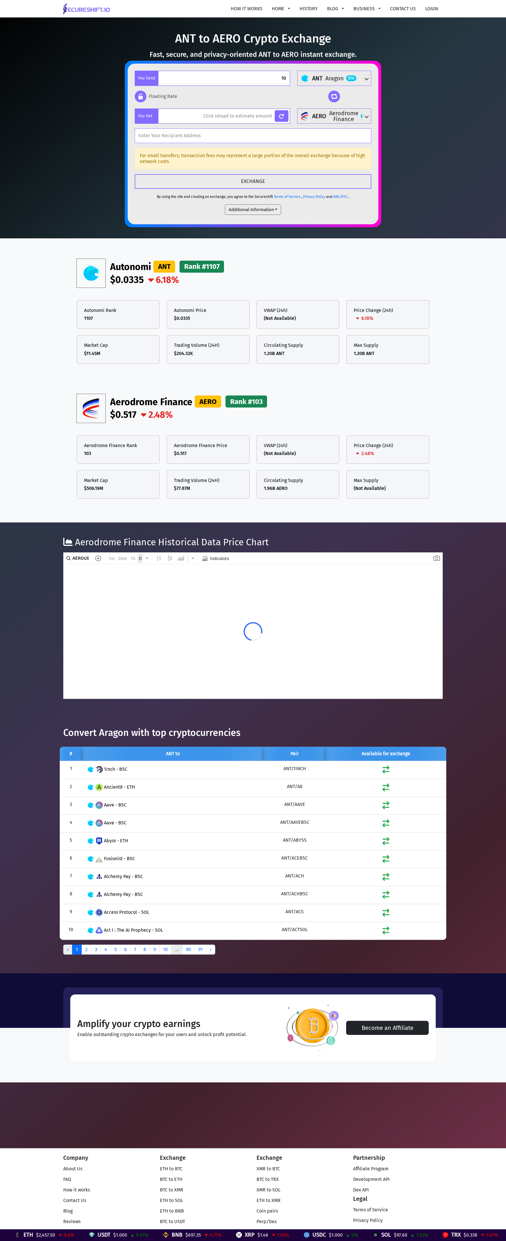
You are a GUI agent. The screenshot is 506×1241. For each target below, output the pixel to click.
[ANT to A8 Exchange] (385, 789)
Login (431, 8)
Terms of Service (287, 197)
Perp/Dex (267, 1221)
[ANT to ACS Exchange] (385, 914)
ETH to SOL (171, 1200)
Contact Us (403, 8)
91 (200, 949)
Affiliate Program (371, 1169)
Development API (371, 1179)
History (309, 8)
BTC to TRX (268, 1179)
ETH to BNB (172, 1211)
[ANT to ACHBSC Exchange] (385, 896)
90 (188, 949)
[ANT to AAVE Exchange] (385, 806)
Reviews (72, 1221)
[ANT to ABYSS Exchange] (385, 842)
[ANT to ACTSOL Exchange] (385, 932)
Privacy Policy (314, 197)
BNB (123, 1234)
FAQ (67, 1179)
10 (165, 949)
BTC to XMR (171, 1190)
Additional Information (251, 209)
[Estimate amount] (281, 116)
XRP (196, 1234)
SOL (333, 1234)
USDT (50, 1234)
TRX (402, 1234)
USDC (266, 1234)
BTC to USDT (172, 1221)
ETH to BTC (171, 1169)
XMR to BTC (268, 1169)
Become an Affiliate (387, 1027)
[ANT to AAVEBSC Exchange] (385, 824)
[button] (156, 96)
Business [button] (364, 8)
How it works (246, 8)
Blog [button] (333, 8)
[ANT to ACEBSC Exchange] (385, 860)
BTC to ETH (171, 1179)
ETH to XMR (269, 1200)
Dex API (361, 1190)
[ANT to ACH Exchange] (385, 878)
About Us (72, 1169)
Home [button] (279, 8)
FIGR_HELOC (483, 1234)
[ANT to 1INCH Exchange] (385, 771)
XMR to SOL (269, 1190)
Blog (68, 1211)
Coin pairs (267, 1211)
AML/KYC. (340, 197)
